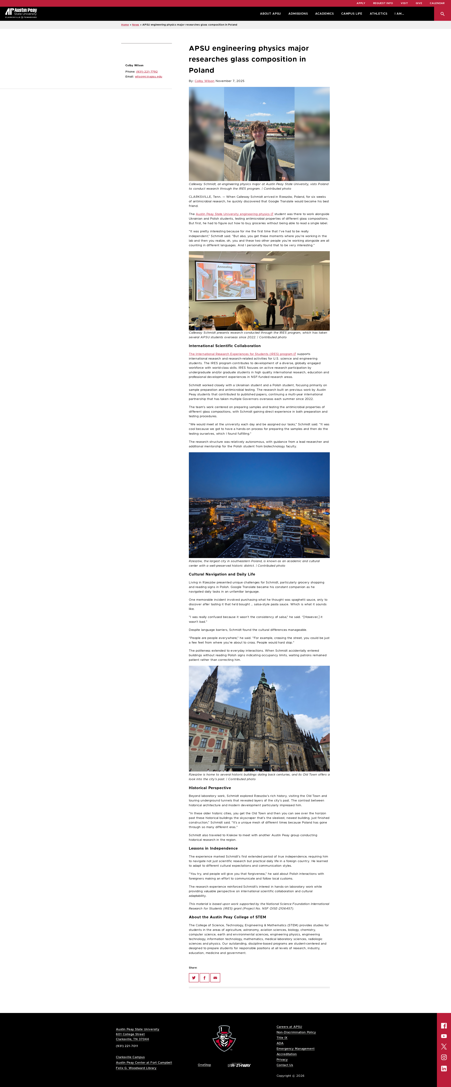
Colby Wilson (204, 81)
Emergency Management (296, 1048)
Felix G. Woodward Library (136, 1068)
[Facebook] (204, 977)
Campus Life (351, 13)
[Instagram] (444, 1057)
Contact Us (285, 1065)
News (135, 25)
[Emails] (215, 977)
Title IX (282, 1037)
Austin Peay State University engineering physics (233, 214)
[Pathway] (239, 1064)
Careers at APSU (289, 1026)
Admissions (298, 13)
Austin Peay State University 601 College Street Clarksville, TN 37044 (137, 1034)
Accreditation (287, 1054)
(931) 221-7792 (147, 71)
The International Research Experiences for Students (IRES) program (240, 354)
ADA (280, 1043)
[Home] (21, 14)
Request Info (383, 3)
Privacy (282, 1059)
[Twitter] (194, 977)
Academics (324, 13)
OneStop (204, 1064)
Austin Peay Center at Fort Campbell (144, 1062)
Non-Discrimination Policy (296, 1032)
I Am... (399, 13)
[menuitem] (269, 14)
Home (125, 25)
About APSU (270, 13)
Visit (404, 3)
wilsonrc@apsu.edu (148, 76)
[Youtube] (444, 1036)
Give (419, 3)
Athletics (378, 13)
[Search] (442, 14)
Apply (361, 3)
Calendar (437, 3)
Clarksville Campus (130, 1057)
